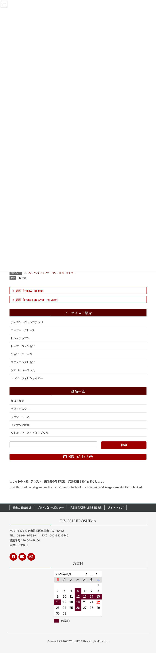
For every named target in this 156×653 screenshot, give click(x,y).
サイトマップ (115, 507)
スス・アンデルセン (23, 362)
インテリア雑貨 (20, 424)
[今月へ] (91, 574)
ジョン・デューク (21, 354)
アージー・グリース (23, 330)
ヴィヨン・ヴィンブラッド (27, 322)
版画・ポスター (67, 273)
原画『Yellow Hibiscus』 (31, 290)
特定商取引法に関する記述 (86, 507)
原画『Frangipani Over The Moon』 (38, 299)
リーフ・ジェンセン (23, 346)
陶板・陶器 (17, 400)
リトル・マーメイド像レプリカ (29, 432)
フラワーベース (20, 416)
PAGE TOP (148, 630)
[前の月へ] (84, 574)
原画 (24, 278)
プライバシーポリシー (50, 507)
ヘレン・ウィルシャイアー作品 (40, 273)
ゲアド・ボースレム (23, 370)
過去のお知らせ (22, 507)
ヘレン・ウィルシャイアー (27, 378)
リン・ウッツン (20, 338)
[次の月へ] (98, 574)
